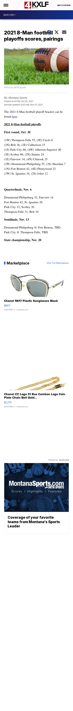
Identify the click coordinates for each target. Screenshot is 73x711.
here (14, 116)
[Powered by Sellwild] (64, 460)
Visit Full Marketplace (58, 263)
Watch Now (63, 5)
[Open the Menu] (6, 5)
